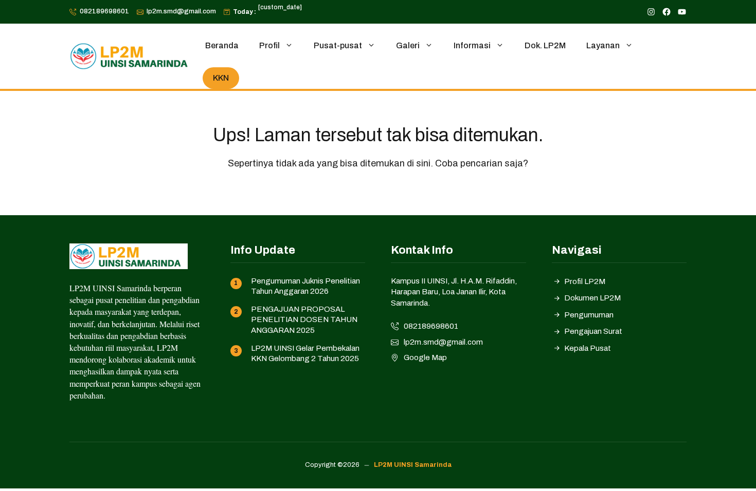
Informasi (472, 45)
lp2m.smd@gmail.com (181, 11)
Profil (269, 45)
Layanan (603, 45)
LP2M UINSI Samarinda (413, 464)
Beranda (222, 45)
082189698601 (104, 11)
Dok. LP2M (545, 45)
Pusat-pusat (338, 45)
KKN (221, 77)
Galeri (408, 45)
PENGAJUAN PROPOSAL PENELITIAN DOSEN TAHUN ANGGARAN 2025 (304, 319)
